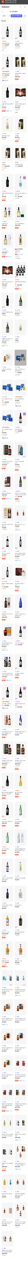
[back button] (2, 11)
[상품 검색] (20, 7)
